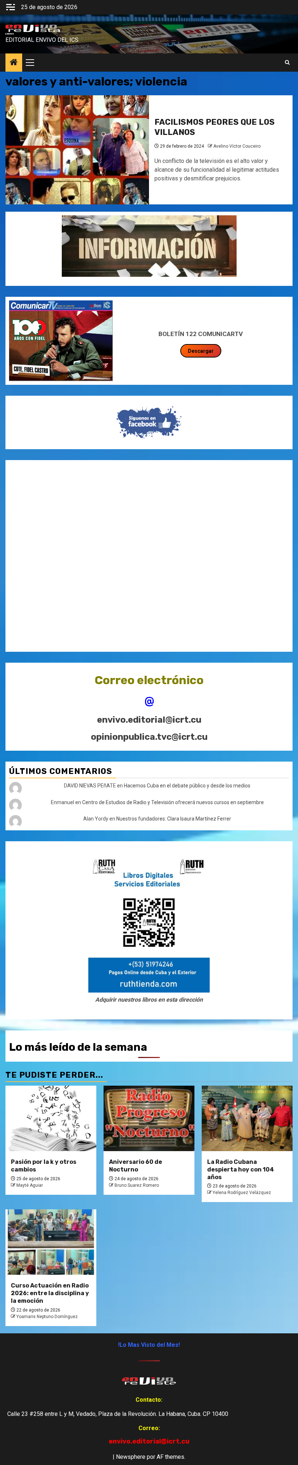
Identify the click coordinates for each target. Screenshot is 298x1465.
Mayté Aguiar (29, 1185)
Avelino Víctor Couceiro (237, 146)
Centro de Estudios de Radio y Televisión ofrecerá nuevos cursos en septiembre (173, 802)
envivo (9, 33)
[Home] (14, 63)
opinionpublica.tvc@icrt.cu (149, 737)
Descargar (201, 351)
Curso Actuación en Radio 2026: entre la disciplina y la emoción (50, 1293)
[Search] (287, 62)
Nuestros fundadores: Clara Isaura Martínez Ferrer (173, 819)
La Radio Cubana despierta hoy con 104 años (240, 1169)
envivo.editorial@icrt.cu (149, 720)
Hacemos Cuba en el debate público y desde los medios (187, 786)
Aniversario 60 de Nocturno (135, 1165)
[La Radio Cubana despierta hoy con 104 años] (247, 1118)
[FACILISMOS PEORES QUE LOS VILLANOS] (77, 149)
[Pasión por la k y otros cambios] (50, 1118)
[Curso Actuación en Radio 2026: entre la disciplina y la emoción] (50, 1242)
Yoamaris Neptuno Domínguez (47, 1316)
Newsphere (130, 1456)
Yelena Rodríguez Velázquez (242, 1192)
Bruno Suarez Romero (136, 1185)
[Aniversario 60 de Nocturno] (149, 1118)
